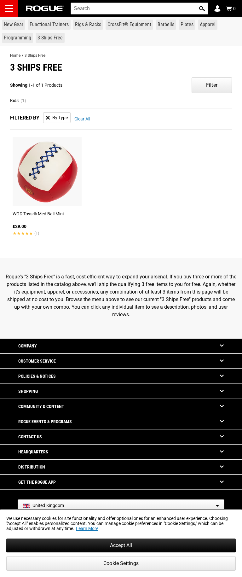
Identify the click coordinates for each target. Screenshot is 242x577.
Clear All (82, 118)
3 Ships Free (35, 55)
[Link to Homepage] (45, 8)
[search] (139, 9)
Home (15, 55)
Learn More (87, 528)
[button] (202, 9)
